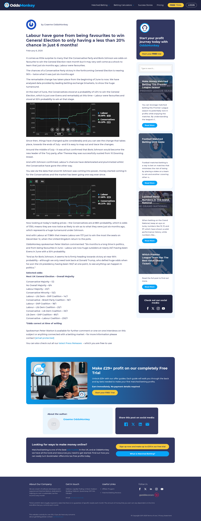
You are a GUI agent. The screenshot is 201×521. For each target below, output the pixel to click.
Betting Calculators (123, 5)
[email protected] (77, 498)
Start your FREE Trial (105, 393)
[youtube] (163, 308)
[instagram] (158, 308)
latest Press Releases (70, 343)
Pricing (160, 5)
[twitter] (152, 308)
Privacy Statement (165, 516)
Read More (150, 125)
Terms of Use (152, 516)
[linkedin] (151, 489)
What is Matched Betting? (142, 454)
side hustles (73, 450)
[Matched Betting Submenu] (110, 5)
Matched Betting (100, 5)
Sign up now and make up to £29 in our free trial (143, 447)
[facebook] (147, 308)
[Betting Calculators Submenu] (134, 5)
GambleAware (58, 517)
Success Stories (145, 5)
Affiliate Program (108, 489)
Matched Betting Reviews (111, 493)
